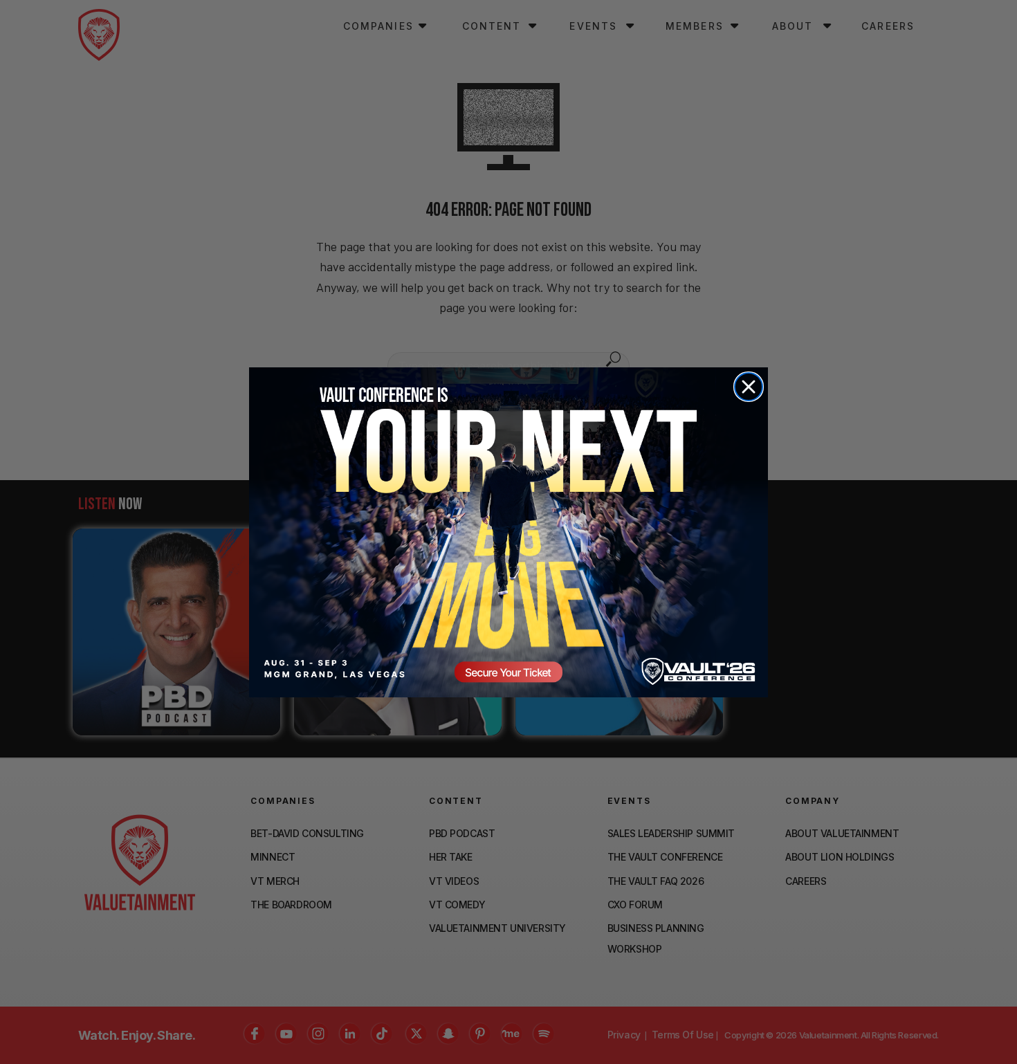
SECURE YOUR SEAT (508, 532)
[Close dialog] (748, 387)
